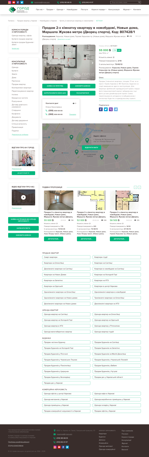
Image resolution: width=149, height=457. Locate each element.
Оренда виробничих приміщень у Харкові (112, 399)
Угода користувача (15, 445)
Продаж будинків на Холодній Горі (58, 348)
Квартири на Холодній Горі (105, 274)
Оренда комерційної (107, 449)
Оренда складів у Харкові (105, 405)
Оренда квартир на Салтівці (56, 314)
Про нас (39, 9)
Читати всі (15, 48)
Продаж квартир (19, 84)
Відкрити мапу (91, 148)
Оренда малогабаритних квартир (58, 332)
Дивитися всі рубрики (20, 135)
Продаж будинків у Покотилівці (57, 365)
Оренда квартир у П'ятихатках (107, 326)
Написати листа (23, 228)
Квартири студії (100, 257)
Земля (14, 74)
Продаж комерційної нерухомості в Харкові (62, 411)
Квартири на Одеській (53, 286)
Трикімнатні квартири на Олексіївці (109, 298)
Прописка (16, 81)
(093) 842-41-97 (87, 2)
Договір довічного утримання (19, 106)
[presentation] (45, 62)
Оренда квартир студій (104, 332)
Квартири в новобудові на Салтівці (109, 269)
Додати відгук (23, 173)
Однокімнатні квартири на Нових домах (60, 298)
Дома (14, 77)
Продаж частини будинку (54, 342)
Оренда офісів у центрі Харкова (57, 393)
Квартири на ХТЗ (101, 280)
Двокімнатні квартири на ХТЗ (106, 304)
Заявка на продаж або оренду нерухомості (23, 220)
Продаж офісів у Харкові (104, 411)
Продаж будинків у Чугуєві (105, 371)
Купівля (15, 71)
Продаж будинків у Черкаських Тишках (60, 360)
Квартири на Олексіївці (54, 263)
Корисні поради (98, 9)
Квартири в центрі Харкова (105, 286)
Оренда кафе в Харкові (104, 393)
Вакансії (125, 450)
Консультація (114, 9)
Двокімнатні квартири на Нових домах (60, 304)
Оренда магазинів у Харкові (56, 399)
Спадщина (16, 110)
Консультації (126, 440)
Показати (72, 114)
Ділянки (102, 440)
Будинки (102, 437)
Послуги (84, 9)
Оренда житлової (106, 446)
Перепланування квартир (23, 91)
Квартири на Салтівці (103, 263)
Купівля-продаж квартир (22, 39)
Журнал (126, 9)
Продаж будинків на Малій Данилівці (110, 354)
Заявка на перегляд (55, 86)
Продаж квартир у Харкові (27, 21)
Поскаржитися (82, 93)
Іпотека (15, 94)
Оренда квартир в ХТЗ (53, 326)
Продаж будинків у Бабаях (105, 365)
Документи (16, 117)
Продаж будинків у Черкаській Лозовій (111, 360)
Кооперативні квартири (21, 88)
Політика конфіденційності (18, 442)
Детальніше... (53, 239)
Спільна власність (19, 124)
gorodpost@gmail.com (42, 2)
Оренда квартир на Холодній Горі (58, 320)
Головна (11, 21)
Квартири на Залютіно (53, 280)
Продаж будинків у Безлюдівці (57, 377)
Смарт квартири (50, 257)
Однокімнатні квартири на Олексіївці (59, 292)
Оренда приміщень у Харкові (56, 405)
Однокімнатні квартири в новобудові (110, 292)
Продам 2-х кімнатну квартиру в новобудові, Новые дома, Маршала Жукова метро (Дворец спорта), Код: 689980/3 (124, 215)
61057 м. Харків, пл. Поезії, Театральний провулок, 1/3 (76, 431)
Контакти (137, 9)
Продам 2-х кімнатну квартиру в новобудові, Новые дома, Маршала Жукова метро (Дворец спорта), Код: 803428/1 (91, 215)
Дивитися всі (17, 169)
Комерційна (103, 443)
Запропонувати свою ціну (55, 93)
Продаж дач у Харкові (53, 383)
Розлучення (17, 101)
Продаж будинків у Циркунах (56, 371)
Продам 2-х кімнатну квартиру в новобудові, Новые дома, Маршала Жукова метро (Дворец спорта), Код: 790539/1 (58, 215)
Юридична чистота (20, 98)
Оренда (15, 67)
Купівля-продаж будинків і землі (23, 43)
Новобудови (72, 9)
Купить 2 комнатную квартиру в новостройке (76, 21)
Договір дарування (20, 120)
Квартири (103, 434)
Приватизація (17, 127)
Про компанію (127, 431)
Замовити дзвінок (23, 235)
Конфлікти (16, 114)
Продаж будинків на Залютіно (107, 348)
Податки (15, 131)
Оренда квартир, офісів (22, 35)
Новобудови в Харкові (48, 21)
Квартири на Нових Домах (55, 274)
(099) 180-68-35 (65, 2)
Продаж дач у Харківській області (108, 377)
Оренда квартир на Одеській (106, 320)
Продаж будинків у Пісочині (56, 354)
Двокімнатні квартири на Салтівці (58, 269)
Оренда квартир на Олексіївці (107, 314)
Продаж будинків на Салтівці (106, 342)
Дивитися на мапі (64, 39)
